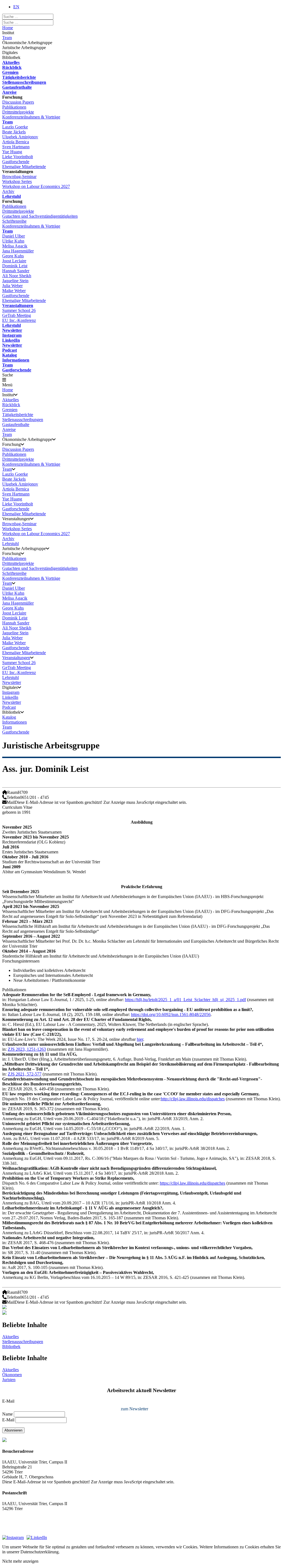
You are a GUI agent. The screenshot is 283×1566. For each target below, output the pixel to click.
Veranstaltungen (17, 305)
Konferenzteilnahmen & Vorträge (31, 117)
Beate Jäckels (14, 132)
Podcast (9, 350)
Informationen (15, 360)
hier (140, 1039)
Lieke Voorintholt (17, 156)
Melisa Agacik (14, 246)
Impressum (11, 1523)
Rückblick (12, 67)
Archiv (8, 191)
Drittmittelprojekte (18, 112)
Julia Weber (12, 285)
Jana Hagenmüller (18, 251)
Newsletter (12, 330)
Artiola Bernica (15, 141)
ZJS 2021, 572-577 (24, 1074)
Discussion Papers (18, 102)
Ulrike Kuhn (13, 241)
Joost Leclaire (14, 260)
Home (7, 27)
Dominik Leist (14, 265)
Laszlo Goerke (15, 127)
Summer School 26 (19, 310)
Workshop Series (17, 181)
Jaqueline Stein (15, 280)
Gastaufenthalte (17, 87)
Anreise (9, 92)
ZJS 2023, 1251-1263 (27, 1049)
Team (7, 37)
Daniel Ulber (13, 236)
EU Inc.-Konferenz (19, 320)
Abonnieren (13, 1430)
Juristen (8, 1379)
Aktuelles (11, 62)
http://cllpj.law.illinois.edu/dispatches (193, 1098)
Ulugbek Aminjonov (20, 136)
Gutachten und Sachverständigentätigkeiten (40, 216)
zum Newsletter (134, 1408)
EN (16, 6)
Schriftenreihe (14, 221)
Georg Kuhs (13, 256)
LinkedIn (11, 340)
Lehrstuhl (11, 196)
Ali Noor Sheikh (16, 275)
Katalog (9, 355)
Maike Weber (14, 290)
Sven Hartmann (16, 146)
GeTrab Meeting (16, 315)
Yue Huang (12, 151)
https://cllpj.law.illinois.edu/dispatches (192, 1183)
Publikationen (14, 107)
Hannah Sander (15, 270)
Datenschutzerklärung (21, 1529)
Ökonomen (12, 1374)
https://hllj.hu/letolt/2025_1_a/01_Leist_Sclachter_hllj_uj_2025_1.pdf (185, 999)
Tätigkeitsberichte (19, 77)
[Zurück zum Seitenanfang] (141, 1313)
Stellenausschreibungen (24, 82)
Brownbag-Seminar (19, 176)
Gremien (10, 72)
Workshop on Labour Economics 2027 (36, 186)
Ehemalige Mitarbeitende (24, 166)
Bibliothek (11, 1346)
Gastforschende (15, 161)
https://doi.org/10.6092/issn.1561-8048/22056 (171, 1014)
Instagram (12, 335)
